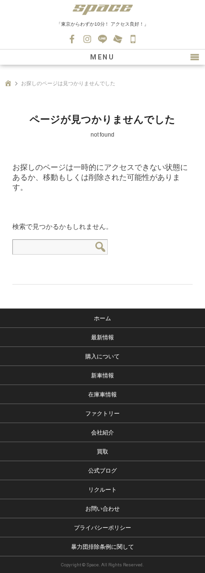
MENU (102, 57)
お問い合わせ (117, 39)
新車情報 (102, 375)
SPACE (102, 9)
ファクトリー (102, 413)
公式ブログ (102, 470)
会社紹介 (102, 432)
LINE (102, 39)
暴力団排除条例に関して (102, 546)
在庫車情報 (102, 394)
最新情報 (102, 337)
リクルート (102, 489)
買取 (102, 451)
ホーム (102, 318)
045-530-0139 (133, 39)
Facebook (72, 39)
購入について (102, 356)
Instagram (87, 39)
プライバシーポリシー (102, 527)
